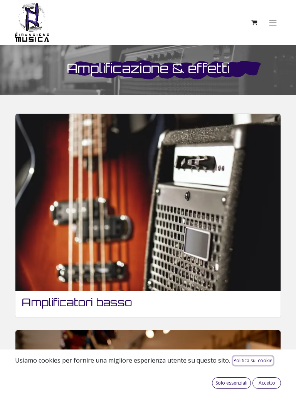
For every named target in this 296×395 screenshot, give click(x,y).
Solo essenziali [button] (231, 383)
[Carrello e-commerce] (254, 22)
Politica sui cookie (253, 360)
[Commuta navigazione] (273, 22)
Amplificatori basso (77, 302)
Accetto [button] (267, 383)
